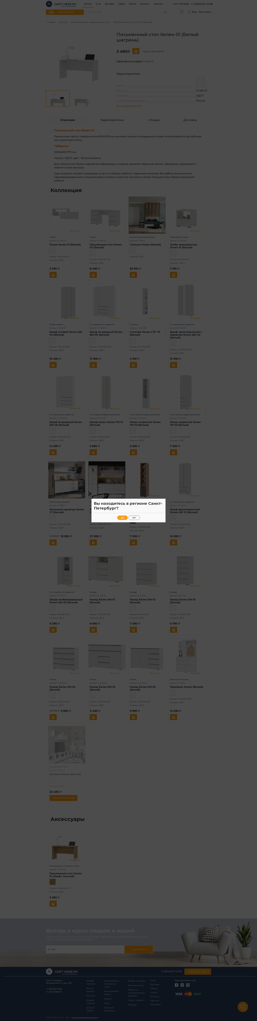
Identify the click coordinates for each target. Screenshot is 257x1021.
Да (122, 518)
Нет (134, 518)
